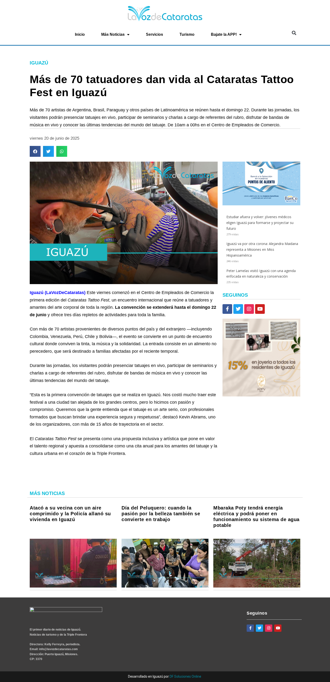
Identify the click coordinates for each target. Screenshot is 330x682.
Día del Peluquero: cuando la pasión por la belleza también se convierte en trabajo (161, 513)
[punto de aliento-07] (261, 204)
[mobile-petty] (261, 395)
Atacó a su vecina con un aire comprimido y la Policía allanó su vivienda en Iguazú (70, 513)
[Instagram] (249, 309)
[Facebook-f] (227, 309)
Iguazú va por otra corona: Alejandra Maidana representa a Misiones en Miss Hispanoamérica (262, 249)
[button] (294, 33)
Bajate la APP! (224, 34)
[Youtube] (260, 309)
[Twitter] (238, 309)
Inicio (80, 34)
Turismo (186, 34)
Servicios (154, 34)
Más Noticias (113, 34)
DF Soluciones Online (185, 676)
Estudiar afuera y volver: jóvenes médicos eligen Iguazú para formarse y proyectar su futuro (260, 223)
